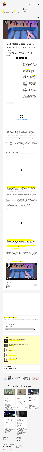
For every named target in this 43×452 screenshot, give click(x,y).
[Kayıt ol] (35, 329)
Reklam (17, 441)
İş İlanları (37, 17)
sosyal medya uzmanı (12, 355)
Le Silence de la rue (31, 78)
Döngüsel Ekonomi (18, 11)
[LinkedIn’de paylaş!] (23, 58)
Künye (4, 443)
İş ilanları (6, 337)
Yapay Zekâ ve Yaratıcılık (28, 11)
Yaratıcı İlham (18, 12)
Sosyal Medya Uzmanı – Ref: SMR (15, 353)
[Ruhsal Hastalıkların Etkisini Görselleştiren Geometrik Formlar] (21, 413)
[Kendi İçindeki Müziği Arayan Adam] (33, 392)
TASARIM (14, 407)
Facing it (27, 69)
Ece (11, 285)
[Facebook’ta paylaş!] (17, 58)
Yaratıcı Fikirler (18, 438)
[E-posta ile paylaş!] (26, 58)
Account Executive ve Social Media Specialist (17, 339)
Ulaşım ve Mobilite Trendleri (8, 12)
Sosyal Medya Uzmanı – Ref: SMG (15, 358)
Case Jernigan (16, 135)
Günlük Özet (8, 323)
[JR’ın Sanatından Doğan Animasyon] (21, 391)
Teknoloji (23, 441)
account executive (12, 340)
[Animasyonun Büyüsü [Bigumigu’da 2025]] (9, 391)
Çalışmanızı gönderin (19, 444)
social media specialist (18, 340)
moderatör (11, 350)
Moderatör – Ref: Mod (13, 349)
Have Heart (34, 82)
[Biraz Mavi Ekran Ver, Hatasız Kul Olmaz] (9, 413)
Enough (33, 75)
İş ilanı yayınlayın (18, 445)
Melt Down (34, 71)
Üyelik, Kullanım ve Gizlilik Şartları (8, 444)
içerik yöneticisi (11, 345)
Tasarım (20, 441)
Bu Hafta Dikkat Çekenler (10, 324)
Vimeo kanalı (14, 261)
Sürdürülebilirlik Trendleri (8, 11)
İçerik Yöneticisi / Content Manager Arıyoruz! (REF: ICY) (18, 344)
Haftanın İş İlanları (9, 326)
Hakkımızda (5, 441)
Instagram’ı (21, 261)
